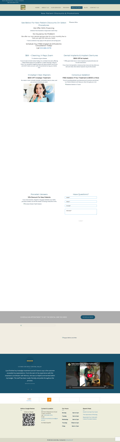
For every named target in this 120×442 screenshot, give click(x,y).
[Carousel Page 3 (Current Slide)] (31, 389)
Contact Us (94, 7)
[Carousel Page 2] (29, 389)
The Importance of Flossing (90, 414)
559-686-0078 (45, 48)
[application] (90, 375)
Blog (86, 7)
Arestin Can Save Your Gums (90, 412)
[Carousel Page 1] (28, 389)
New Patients (77, 7)
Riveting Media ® (69, 440)
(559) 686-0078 (14, 2)
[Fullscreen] (112, 387)
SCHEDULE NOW (88, 317)
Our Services (56, 7)
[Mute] (109, 387)
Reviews (66, 7)
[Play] (67, 387)
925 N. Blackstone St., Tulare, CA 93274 (13, 0)
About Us (45, 7)
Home (37, 7)
